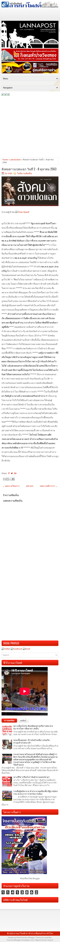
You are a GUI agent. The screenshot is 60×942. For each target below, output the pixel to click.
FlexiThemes (21, 938)
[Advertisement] (30, 126)
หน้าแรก (29, 486)
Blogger (36, 878)
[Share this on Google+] (16, 473)
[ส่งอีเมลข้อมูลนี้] (4, 479)
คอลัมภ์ (23, 720)
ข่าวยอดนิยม (9, 720)
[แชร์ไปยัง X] (10, 479)
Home (5, 159)
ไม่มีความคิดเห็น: (24, 173)
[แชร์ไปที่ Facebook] (13, 479)
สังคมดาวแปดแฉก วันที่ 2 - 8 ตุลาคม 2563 (29, 169)
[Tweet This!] (12, 473)
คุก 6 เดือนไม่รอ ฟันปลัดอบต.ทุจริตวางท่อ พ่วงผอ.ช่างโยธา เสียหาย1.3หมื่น (33, 727)
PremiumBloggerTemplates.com (20, 940)
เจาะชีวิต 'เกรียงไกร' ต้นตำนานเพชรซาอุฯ (31, 777)
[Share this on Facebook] (9, 473)
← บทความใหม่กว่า (11, 486)
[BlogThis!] (7, 479)
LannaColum (15, 159)
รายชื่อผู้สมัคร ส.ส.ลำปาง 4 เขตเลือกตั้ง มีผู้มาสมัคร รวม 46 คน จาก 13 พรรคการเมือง (35, 792)
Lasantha (47, 938)
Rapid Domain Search (44, 940)
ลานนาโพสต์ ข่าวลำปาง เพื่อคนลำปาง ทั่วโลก (33, 933)
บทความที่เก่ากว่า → (49, 486)
